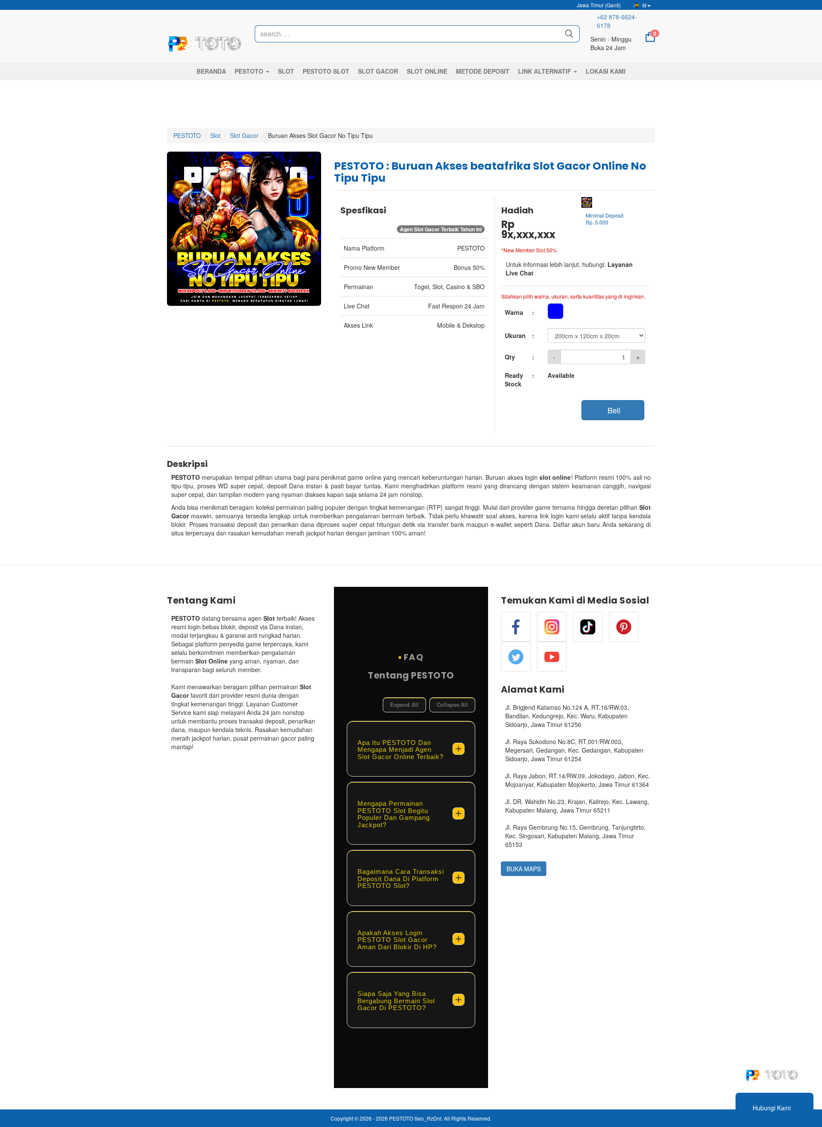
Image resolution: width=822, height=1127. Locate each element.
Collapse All (452, 704)
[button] (252, 71)
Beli (612, 410)
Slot (215, 135)
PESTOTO (187, 135)
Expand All (404, 704)
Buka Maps (523, 868)
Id (644, 5)
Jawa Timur (598, 5)
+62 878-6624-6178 (617, 21)
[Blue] (555, 311)
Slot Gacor (244, 135)
